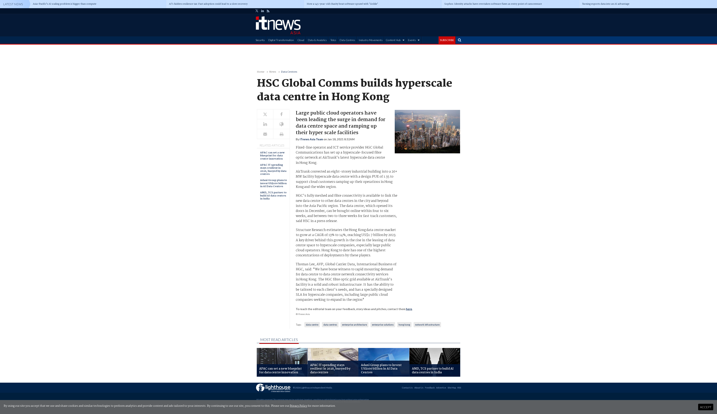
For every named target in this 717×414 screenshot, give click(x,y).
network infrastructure (427, 324)
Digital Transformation (281, 40)
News (272, 72)
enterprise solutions (383, 324)
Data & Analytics (317, 40)
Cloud (300, 40)
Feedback (430, 387)
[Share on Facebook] (281, 114)
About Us (418, 387)
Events (412, 40)
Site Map (452, 387)
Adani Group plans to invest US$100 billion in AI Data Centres (273, 183)
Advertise (441, 387)
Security (260, 40)
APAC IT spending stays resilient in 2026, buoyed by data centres (273, 169)
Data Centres (347, 40)
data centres (330, 324)
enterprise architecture (354, 324)
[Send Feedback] (281, 124)
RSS (459, 387)
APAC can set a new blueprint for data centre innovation (272, 156)
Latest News (13, 4)
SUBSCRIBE (447, 40)
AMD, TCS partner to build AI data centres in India (273, 196)
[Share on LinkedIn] (265, 124)
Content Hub (393, 40)
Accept (705, 407)
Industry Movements (371, 40)
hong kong (404, 324)
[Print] (281, 134)
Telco (333, 40)
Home (260, 72)
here (409, 309)
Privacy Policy (298, 406)
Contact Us (407, 387)
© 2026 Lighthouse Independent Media (312, 387)
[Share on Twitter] (265, 114)
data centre (312, 324)
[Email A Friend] (265, 134)
